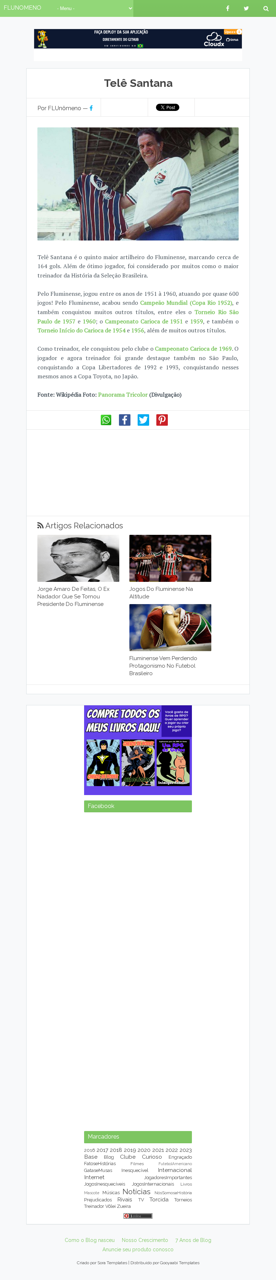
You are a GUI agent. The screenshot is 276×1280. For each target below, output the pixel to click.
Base (90, 1156)
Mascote (91, 1193)
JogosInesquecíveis (104, 1184)
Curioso (152, 1156)
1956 (137, 330)
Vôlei (110, 1206)
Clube (127, 1156)
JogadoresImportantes (168, 1177)
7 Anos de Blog (193, 1240)
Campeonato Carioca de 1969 (193, 348)
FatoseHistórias (100, 1163)
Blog (109, 1157)
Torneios (183, 1199)
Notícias (137, 1191)
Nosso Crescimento (145, 1240)
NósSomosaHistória (173, 1192)
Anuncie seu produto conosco (138, 1249)
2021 (158, 1149)
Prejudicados (98, 1199)
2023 (186, 1149)
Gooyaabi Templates (179, 1262)
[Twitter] (143, 424)
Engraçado (180, 1157)
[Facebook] (124, 424)
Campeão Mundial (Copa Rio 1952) (186, 303)
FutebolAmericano (175, 1164)
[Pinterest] (162, 424)
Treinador (94, 1206)
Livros (186, 1184)
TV (141, 1199)
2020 (144, 1149)
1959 (196, 321)
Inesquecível (134, 1170)
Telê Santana (138, 83)
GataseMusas (98, 1170)
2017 (102, 1149)
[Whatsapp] (106, 424)
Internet (94, 1177)
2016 (89, 1150)
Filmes (137, 1163)
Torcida (159, 1199)
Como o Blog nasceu (90, 1240)
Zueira (124, 1206)
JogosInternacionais (153, 1184)
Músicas (111, 1192)
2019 (130, 1149)
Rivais (124, 1199)
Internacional (175, 1170)
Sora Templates (112, 1262)
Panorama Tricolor (123, 394)
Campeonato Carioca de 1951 (144, 321)
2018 (116, 1149)
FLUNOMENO (22, 7)
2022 (172, 1149)
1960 (89, 321)
